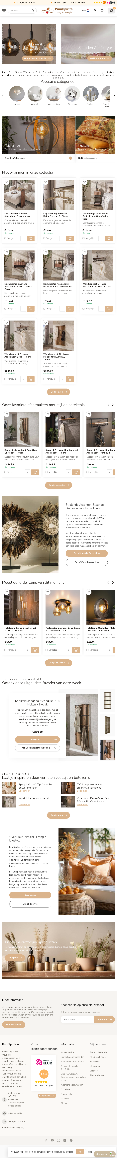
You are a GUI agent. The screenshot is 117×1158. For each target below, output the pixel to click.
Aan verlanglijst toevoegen (36, 748)
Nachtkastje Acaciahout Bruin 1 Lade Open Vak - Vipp (95, 216)
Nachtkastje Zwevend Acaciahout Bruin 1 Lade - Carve (18, 287)
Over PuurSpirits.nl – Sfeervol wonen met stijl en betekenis (73, 1077)
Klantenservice (14, 1024)
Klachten (65, 1098)
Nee (90, 1152)
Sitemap (64, 1103)
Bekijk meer (44, 1096)
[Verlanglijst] (102, 10)
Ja (80, 1152)
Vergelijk (12, 238)
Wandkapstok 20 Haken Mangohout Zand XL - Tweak (56, 357)
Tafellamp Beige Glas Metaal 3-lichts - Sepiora (20, 629)
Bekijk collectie (57, 485)
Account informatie (98, 1052)
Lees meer (24, 791)
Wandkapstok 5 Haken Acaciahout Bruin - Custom (96, 285)
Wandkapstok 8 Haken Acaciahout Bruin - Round (18, 355)
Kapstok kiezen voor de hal (34, 798)
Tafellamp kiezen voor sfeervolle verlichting (90, 786)
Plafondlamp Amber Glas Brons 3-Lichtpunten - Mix (63, 629)
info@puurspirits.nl (16, 1121)
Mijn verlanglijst (97, 1066)
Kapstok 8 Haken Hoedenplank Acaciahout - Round (62, 451)
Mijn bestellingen (98, 1057)
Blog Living (30, 895)
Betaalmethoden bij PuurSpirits (69, 1067)
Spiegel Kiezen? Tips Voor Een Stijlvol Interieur (36, 786)
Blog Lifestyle (30, 904)
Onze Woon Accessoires (87, 562)
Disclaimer (65, 1089)
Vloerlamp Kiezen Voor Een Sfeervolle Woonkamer (93, 800)
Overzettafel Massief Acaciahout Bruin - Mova (17, 215)
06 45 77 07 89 (15, 1113)
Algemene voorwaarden (72, 1085)
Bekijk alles (57, 392)
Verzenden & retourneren (72, 1061)
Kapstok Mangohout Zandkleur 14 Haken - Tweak (21, 451)
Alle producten (97, 1075)
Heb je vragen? (102, 1154)
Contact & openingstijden (72, 1057)
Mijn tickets (95, 1061)
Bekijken (35, 739)
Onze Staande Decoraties (86, 553)
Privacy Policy (67, 1094)
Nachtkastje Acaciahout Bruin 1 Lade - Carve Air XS (57, 285)
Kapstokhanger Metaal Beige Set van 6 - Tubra (55, 215)
